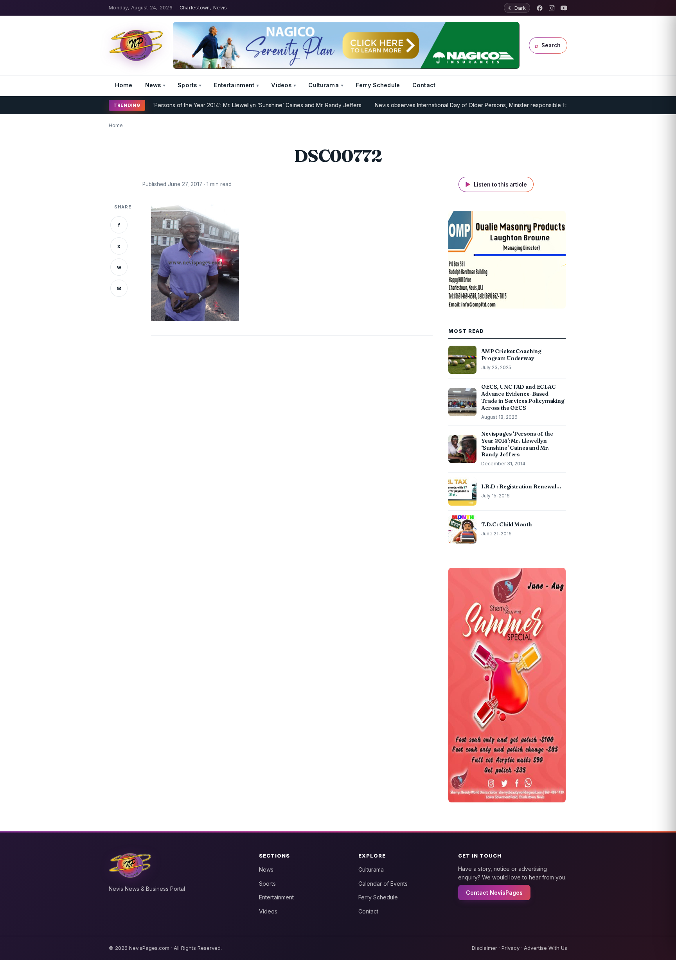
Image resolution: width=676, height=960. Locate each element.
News (153, 85)
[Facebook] (539, 8)
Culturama (323, 85)
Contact (423, 85)
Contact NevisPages (494, 892)
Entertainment (234, 85)
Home (124, 85)
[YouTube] (564, 8)
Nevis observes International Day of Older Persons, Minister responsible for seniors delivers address (482, 105)
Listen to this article (496, 184)
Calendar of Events (383, 883)
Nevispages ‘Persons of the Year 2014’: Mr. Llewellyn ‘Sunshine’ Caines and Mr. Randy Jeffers (217, 105)
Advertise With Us (545, 948)
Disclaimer (484, 948)
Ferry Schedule (378, 85)
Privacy (511, 948)
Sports (187, 85)
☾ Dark (517, 8)
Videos (281, 85)
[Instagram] (551, 8)
